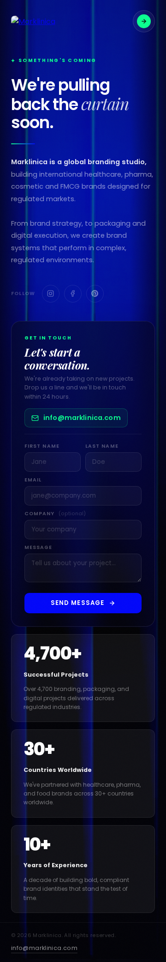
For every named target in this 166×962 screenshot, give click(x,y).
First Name (41, 446)
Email (33, 479)
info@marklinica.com (82, 417)
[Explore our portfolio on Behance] (144, 21)
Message (38, 547)
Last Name (102, 446)
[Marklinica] (33, 21)
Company (55, 513)
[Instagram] (50, 293)
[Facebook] (73, 293)
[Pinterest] (95, 293)
